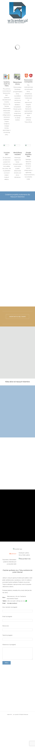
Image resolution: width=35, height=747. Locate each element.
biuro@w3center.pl (12, 603)
